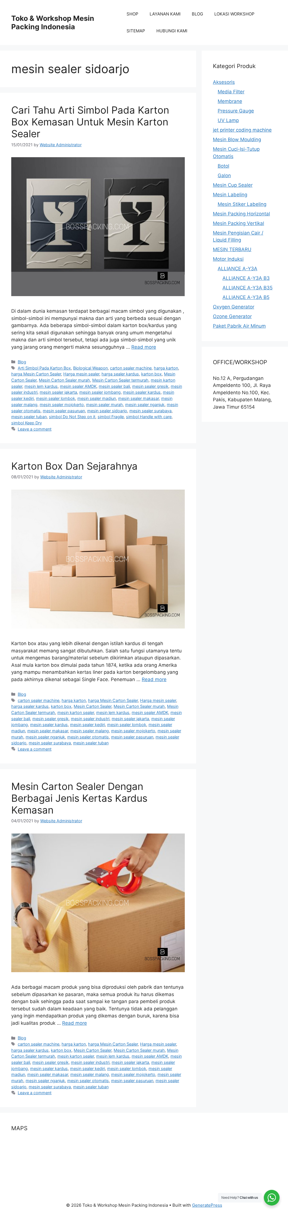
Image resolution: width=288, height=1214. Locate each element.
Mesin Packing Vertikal (238, 223)
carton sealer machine (131, 368)
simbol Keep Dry (26, 422)
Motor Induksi (228, 259)
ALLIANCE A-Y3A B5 (245, 297)
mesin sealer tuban (29, 416)
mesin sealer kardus (142, 392)
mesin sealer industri (90, 718)
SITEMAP (136, 30)
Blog (22, 361)
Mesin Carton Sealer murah (64, 380)
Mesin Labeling (230, 194)
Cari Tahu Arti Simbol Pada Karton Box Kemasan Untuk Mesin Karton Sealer (90, 121)
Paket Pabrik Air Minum (239, 326)
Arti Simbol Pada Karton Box (44, 368)
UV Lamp (228, 120)
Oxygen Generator (233, 307)
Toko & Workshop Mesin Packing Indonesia (52, 22)
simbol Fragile (111, 416)
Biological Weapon (90, 368)
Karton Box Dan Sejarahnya (74, 466)
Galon (224, 175)
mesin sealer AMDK (78, 386)
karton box (151, 373)
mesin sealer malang (89, 730)
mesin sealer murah (104, 404)
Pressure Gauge (236, 111)
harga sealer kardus (120, 373)
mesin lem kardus (41, 386)
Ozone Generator (232, 316)
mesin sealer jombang (100, 392)
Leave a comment (34, 429)
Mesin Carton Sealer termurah (120, 380)
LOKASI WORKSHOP (234, 14)
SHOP (132, 14)
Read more (143, 347)
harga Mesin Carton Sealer (36, 373)
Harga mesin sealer (81, 373)
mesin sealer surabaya (150, 410)
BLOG (197, 14)
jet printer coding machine (242, 130)
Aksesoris (224, 82)
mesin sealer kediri (87, 724)
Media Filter (231, 91)
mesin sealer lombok (55, 398)
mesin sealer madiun (96, 398)
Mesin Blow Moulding (237, 139)
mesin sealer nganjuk (145, 404)
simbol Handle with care (149, 416)
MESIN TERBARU (232, 249)
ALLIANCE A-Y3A (237, 268)
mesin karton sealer (75, 712)
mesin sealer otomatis (88, 737)
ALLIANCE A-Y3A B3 (246, 278)
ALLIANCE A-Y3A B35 (247, 287)
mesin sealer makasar (138, 398)
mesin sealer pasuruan (64, 410)
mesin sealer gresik (150, 386)
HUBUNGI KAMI (171, 30)
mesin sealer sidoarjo (107, 410)
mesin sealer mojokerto (62, 404)
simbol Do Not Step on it (72, 416)
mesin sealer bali (114, 386)
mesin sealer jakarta (58, 392)
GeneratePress (207, 1205)
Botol (223, 166)
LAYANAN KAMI (165, 14)
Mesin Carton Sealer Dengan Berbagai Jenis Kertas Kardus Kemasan (79, 798)
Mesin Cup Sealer (233, 185)
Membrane (230, 101)
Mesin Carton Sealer (92, 706)
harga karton (166, 368)
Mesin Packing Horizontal (241, 214)
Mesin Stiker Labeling (242, 204)
